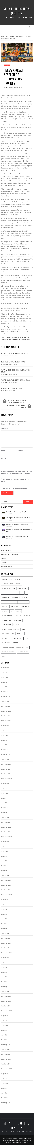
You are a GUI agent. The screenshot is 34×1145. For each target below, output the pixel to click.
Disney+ (24, 597)
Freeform (22, 602)
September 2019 (6, 1069)
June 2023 (4, 851)
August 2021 (5, 958)
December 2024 (6, 764)
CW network (6, 597)
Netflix (24, 629)
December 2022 (6, 880)
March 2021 (4, 982)
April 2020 (4, 1035)
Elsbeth (14, 602)
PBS (13, 633)
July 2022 (4, 904)
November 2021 (6, 943)
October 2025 (5, 716)
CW (26, 593)
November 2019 (6, 1059)
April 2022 (4, 919)
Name (3, 451)
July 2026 (4, 672)
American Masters (7, 584)
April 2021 (4, 977)
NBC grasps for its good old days (12, 388)
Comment (4, 429)
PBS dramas (20, 633)
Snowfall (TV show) (8, 647)
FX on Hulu (5, 606)
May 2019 (4, 1088)
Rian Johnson (6, 643)
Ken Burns (16, 624)
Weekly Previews (6, 566)
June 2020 (4, 1025)
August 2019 (5, 1074)
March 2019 (4, 1098)
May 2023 (4, 856)
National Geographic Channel (10, 629)
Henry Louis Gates (7, 615)
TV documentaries (24, 340)
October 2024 (5, 774)
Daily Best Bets (6, 550)
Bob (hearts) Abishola (8, 588)
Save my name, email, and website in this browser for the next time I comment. (16, 472)
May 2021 (4, 972)
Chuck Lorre (14, 593)
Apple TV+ (18, 584)
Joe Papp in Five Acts (12, 337)
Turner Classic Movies (8, 652)
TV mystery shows (23, 652)
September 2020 (6, 1011)
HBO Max (18, 611)
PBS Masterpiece (7, 638)
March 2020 (4, 1040)
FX (27, 602)
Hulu (16, 615)
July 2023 (4, 846)
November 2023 (6, 827)
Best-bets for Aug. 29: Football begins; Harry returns (17, 524)
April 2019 (4, 1093)
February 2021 (5, 987)
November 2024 (6, 769)
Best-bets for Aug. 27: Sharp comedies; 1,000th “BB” (17, 536)
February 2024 (5, 813)
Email (20, 451)
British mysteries (22, 588)
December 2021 (6, 938)
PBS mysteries (18, 638)
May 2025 (4, 740)
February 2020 (5, 1045)
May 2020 (4, 1030)
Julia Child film (24, 337)
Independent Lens (25, 615)
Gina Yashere (14, 606)
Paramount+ (6, 633)
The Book (4, 562)
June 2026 (4, 677)
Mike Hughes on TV (17, 11)
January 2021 (5, 991)
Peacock (27, 638)
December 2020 (6, 996)
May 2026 (4, 682)
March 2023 (4, 866)
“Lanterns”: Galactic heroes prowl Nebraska (15, 380)
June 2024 (4, 793)
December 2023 (6, 822)
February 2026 (5, 696)
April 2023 (4, 861)
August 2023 (5, 842)
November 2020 (6, 1001)
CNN (22, 593)
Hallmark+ (5, 611)
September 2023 (6, 837)
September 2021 (6, 953)
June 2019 (4, 1083)
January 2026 (5, 701)
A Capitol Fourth (7, 579)
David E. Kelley (16, 597)
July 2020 (4, 1020)
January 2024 (5, 817)
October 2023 (5, 832)
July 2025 (4, 730)
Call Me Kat (5, 593)
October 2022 (5, 890)
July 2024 (4, 788)
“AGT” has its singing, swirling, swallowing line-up (15, 371)
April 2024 (4, 803)
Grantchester (25, 606)
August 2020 (5, 1016)
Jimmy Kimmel (17, 620)
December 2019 (6, 1054)
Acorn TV (17, 579)
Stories (7, 65)
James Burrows (7, 620)
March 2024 (4, 808)
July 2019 (4, 1078)
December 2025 (6, 706)
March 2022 (4, 924)
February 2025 (5, 754)
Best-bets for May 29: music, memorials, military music (17, 401)
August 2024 (5, 783)
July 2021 (4, 962)
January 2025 (5, 759)
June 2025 (4, 735)
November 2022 (6, 885)
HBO (12, 611)
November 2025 (6, 711)
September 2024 (6, 779)
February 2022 (5, 929)
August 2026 (5, 667)
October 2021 (5, 948)
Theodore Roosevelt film (9, 340)
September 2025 (6, 721)
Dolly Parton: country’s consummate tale (14, 354)
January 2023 (5, 875)
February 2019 (5, 1103)
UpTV (3, 656)
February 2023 (5, 871)
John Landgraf (6, 624)
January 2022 (5, 933)
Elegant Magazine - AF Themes (16, 1140)
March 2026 (4, 692)
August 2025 (5, 725)
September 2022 (6, 895)
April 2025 (4, 745)
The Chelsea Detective (22, 647)
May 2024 (4, 798)
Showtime (15, 643)
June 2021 (4, 967)
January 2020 (5, 1049)
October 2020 (5, 1006)
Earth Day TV (6, 602)
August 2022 (5, 900)
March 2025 (4, 750)
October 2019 (5, 1064)
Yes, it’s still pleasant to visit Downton (16, 406)
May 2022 (4, 914)
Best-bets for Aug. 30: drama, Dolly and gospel (16, 512)
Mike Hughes (10, 87)
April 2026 (4, 687)
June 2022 (4, 909)
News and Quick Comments (9, 554)
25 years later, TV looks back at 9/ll (13, 362)
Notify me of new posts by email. (15, 488)
